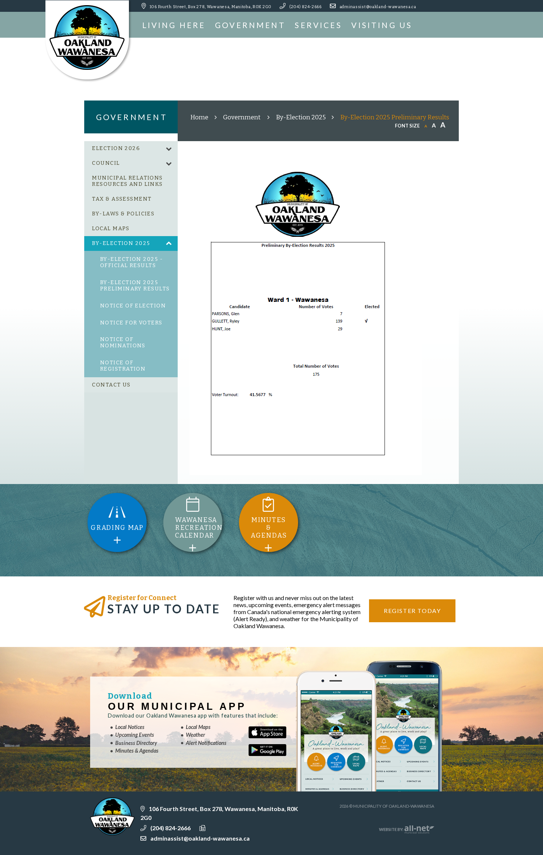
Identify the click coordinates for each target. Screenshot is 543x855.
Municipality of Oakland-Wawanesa (88, 41)
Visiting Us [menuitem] (381, 25)
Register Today (412, 610)
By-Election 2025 (301, 117)
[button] (169, 149)
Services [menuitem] (318, 25)
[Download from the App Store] (272, 735)
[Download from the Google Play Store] (272, 753)
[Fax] (216, 827)
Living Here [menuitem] (174, 25)
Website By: (391, 829)
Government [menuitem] (250, 25)
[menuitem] (131, 148)
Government (242, 117)
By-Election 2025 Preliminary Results (394, 117)
